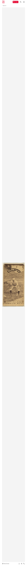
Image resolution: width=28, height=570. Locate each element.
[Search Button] (21, 2)
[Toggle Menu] (24, 2)
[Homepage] (3, 2)
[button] (13, 285)
